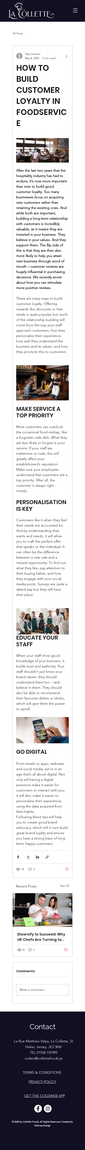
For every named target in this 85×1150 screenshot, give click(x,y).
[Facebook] (38, 1108)
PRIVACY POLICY (42, 1082)
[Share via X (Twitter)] (28, 857)
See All (64, 885)
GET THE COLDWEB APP (44, 1096)
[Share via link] (47, 857)
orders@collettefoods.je (43, 1058)
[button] (75, 10)
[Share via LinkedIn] (37, 857)
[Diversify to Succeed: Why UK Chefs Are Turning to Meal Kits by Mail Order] (42, 910)
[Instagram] (48, 1108)
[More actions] (66, 56)
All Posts (17, 33)
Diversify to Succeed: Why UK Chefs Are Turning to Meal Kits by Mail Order (41, 937)
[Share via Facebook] (18, 857)
